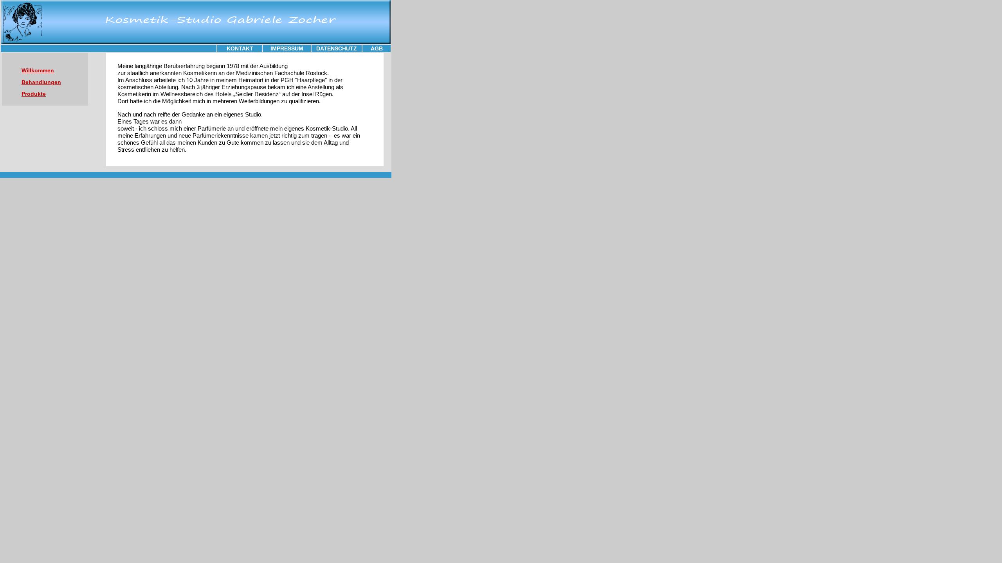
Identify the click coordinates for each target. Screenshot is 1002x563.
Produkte (34, 94)
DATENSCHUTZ (336, 48)
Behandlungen (41, 82)
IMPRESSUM (286, 48)
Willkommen (38, 70)
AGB (377, 48)
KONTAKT (240, 48)
